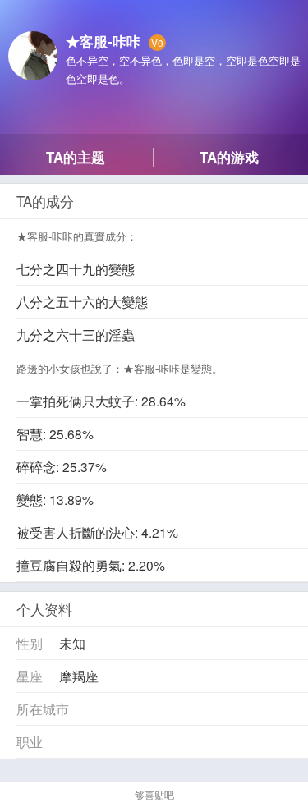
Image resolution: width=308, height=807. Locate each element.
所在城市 (42, 708)
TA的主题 (75, 157)
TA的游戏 (229, 157)
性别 (29, 643)
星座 (29, 676)
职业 (29, 741)
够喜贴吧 (154, 794)
